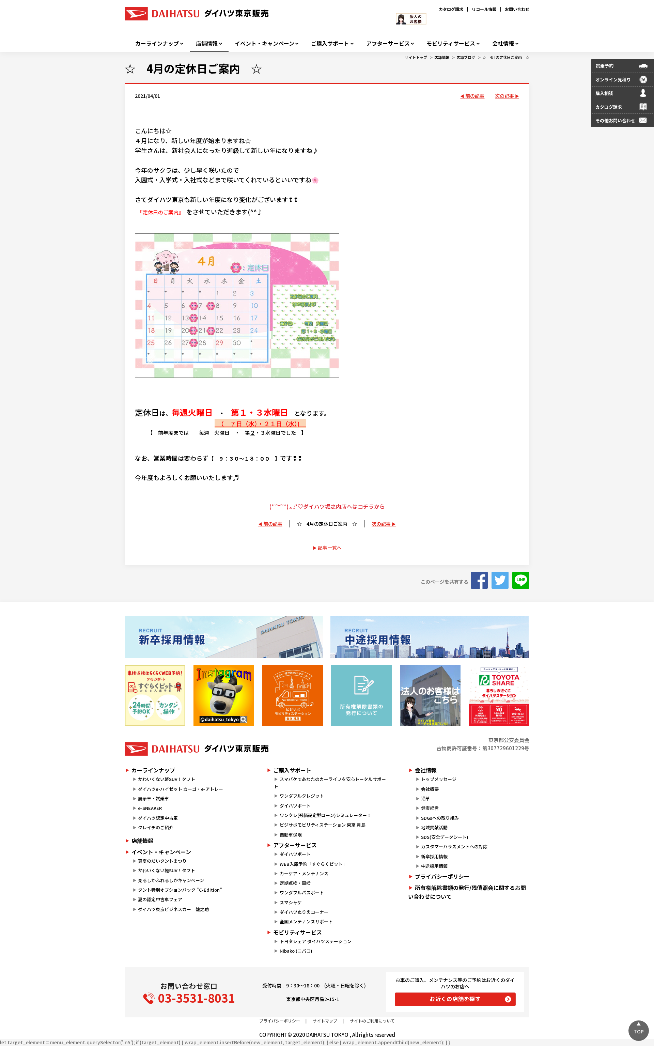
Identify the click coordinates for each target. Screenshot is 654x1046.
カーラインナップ (157, 43)
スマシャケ (291, 902)
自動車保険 (291, 834)
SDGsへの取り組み (440, 818)
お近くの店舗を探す (455, 999)
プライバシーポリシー (442, 876)
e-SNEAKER (150, 808)
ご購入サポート (330, 43)
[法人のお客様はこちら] (430, 695)
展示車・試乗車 (153, 798)
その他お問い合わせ (615, 120)
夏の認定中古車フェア (160, 899)
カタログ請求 (451, 9)
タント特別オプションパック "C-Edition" (180, 890)
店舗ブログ (465, 57)
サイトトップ (416, 57)
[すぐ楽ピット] (155, 695)
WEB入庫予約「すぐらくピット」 (313, 864)
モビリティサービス (450, 43)
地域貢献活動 (434, 827)
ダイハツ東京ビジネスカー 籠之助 (173, 909)
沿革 (425, 798)
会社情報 (503, 43)
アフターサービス (388, 43)
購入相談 (604, 93)
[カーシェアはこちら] (499, 695)
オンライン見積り (613, 79)
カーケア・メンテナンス (304, 873)
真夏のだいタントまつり (162, 861)
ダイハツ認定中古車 (158, 818)
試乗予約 (604, 65)
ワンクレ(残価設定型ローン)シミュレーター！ (325, 815)
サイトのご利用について (372, 1021)
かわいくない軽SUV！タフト (166, 779)
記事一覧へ (330, 547)
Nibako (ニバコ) (296, 951)
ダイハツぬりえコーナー (304, 912)
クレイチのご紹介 (155, 827)
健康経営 (430, 808)
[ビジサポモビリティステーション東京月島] (292, 695)
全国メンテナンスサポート (306, 921)
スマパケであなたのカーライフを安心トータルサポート (330, 782)
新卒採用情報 (434, 856)
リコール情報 (484, 9)
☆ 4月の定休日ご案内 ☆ (505, 57)
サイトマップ (325, 1021)
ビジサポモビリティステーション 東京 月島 (322, 824)
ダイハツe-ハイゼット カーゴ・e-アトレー (180, 789)
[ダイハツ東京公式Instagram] (223, 695)
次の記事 (504, 96)
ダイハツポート (295, 805)
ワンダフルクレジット (302, 796)
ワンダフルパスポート (302, 892)
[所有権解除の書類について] (361, 695)
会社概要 (430, 789)
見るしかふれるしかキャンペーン (171, 880)
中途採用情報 (434, 866)
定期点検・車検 (295, 883)
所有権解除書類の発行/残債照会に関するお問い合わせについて (467, 892)
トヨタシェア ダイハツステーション (316, 941)
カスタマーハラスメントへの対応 (454, 846)
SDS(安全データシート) (444, 837)
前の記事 (474, 96)
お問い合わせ (517, 9)
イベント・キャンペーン (264, 43)
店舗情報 (207, 43)
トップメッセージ (438, 779)
